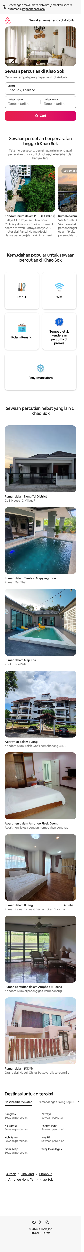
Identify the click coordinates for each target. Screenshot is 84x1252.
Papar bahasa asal (33, 9)
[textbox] (22, 104)
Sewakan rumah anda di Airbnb (51, 20)
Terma (46, 1233)
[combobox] (40, 90)
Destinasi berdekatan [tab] (18, 1102)
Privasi (35, 1233)
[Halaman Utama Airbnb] (8, 20)
